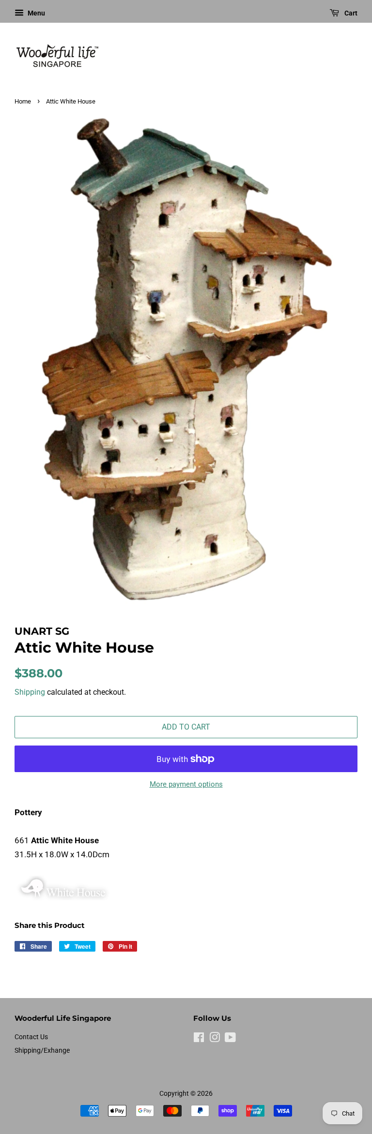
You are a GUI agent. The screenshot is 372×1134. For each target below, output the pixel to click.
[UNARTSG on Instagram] (214, 1039)
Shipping (30, 692)
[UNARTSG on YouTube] (230, 1039)
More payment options (186, 784)
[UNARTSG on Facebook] (198, 1039)
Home (23, 101)
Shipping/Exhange (42, 1050)
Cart (350, 13)
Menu (35, 13)
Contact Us (31, 1037)
